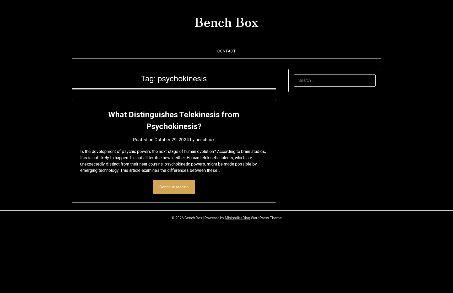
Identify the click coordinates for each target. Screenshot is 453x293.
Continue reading (173, 187)
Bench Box (226, 21)
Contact (226, 51)
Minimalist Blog (237, 218)
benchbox (205, 139)
